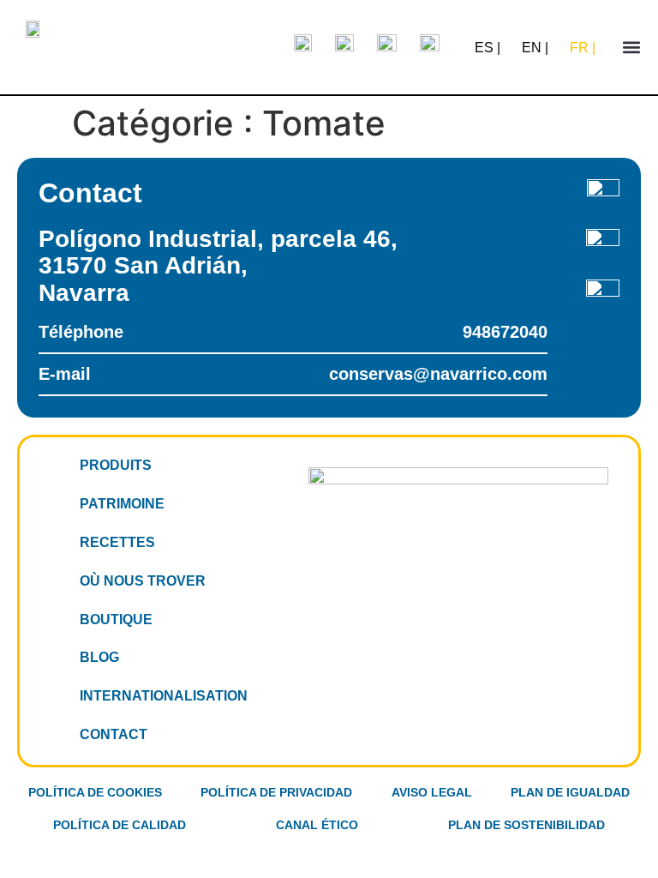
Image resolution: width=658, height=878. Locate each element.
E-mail (293, 373)
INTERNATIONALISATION (164, 696)
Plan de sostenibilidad (526, 825)
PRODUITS (116, 465)
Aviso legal (432, 792)
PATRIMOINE (122, 503)
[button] (631, 47)
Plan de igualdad (570, 792)
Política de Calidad (119, 825)
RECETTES (117, 542)
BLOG (99, 657)
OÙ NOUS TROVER (143, 581)
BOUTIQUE (116, 619)
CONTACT (113, 734)
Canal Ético (317, 825)
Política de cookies (95, 792)
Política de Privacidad (276, 792)
